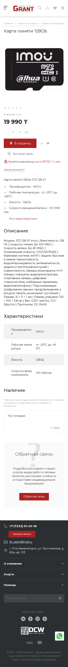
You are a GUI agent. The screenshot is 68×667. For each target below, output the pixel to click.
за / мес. (48, 161)
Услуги (9, 574)
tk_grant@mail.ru (20, 542)
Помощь (10, 585)
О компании (13, 563)
